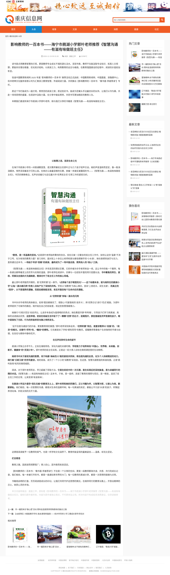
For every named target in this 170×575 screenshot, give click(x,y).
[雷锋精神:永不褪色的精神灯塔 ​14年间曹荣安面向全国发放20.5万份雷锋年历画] (78, 534)
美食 (95, 29)
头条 (34, 29)
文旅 (75, 29)
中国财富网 (95, 560)
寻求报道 (80, 568)
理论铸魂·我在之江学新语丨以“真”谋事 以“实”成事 (146, 186)
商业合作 (89, 568)
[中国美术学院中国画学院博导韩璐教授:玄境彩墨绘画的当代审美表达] (134, 269)
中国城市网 (85, 560)
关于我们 (71, 568)
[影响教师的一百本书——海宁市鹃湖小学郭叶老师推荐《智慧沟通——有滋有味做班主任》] (20, 534)
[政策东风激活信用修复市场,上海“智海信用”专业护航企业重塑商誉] (134, 243)
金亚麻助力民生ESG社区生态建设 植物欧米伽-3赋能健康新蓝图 (146, 133)
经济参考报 (52, 560)
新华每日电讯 (74, 560)
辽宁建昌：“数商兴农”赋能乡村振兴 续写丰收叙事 (116, 547)
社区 (157, 29)
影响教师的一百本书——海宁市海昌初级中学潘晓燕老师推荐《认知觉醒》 (146, 160)
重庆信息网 (23, 19)
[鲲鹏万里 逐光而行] (134, 107)
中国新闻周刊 (117, 560)
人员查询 (108, 568)
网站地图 (62, 568)
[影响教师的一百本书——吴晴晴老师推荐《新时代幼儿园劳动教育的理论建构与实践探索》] (134, 216)
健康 (136, 29)
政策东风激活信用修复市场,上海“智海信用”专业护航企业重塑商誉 (152, 243)
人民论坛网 (106, 560)
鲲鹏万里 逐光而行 (149, 104)
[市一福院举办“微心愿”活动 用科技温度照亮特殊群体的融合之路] (49, 534)
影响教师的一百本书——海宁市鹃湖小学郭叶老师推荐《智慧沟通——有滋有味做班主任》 (152, 54)
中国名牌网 (63, 560)
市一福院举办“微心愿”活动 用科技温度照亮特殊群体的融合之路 (41, 509)
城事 (54, 29)
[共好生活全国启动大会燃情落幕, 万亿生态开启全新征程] (134, 229)
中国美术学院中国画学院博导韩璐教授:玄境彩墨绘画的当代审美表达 (152, 269)
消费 (116, 29)
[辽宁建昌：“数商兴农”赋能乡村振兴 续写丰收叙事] (108, 534)
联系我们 (99, 568)
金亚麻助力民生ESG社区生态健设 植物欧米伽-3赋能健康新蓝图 (146, 173)
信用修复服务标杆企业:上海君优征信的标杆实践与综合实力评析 (146, 146)
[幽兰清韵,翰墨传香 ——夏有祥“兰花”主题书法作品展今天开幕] (134, 256)
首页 (13, 29)
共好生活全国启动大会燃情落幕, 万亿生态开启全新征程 (152, 229)
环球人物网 (128, 560)
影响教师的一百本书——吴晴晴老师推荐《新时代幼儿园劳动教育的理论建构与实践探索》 (152, 216)
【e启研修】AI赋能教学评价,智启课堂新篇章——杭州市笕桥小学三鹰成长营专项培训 (49, 514)
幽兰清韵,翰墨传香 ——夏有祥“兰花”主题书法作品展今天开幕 (151, 256)
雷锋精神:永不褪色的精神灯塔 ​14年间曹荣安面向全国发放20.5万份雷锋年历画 (152, 81)
